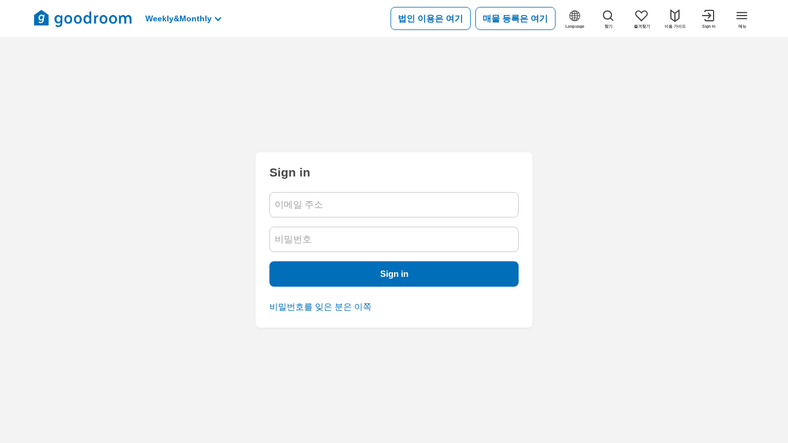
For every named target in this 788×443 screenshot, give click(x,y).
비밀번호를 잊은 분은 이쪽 (320, 306)
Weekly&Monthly (178, 18)
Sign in (394, 274)
